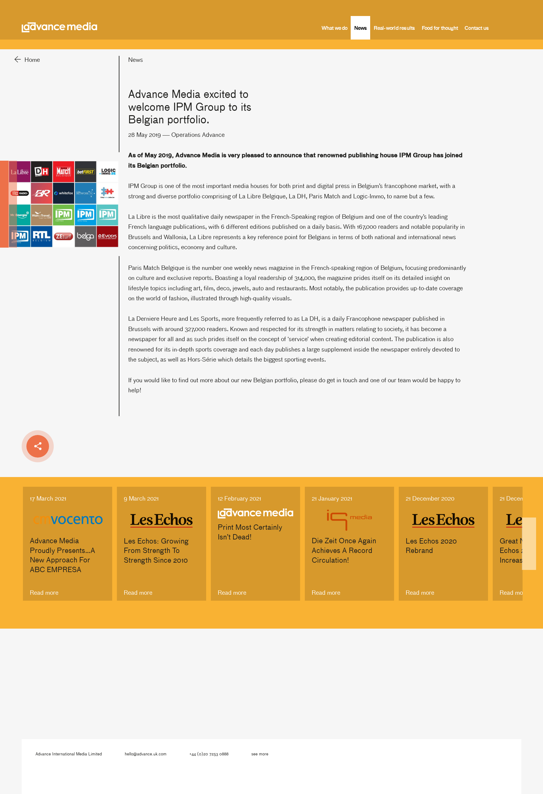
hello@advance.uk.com (146, 753)
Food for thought (440, 27)
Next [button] (529, 544)
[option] (67, 544)
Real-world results (394, 27)
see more (259, 753)
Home (32, 59)
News (360, 27)
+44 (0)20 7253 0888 (208, 753)
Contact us (476, 27)
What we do (334, 27)
